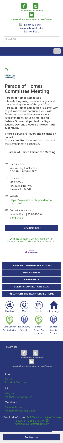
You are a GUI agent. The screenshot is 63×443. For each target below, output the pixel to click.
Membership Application (19, 396)
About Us (10, 379)
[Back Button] (6, 69)
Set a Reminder (31, 227)
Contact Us (50, 241)
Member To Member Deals (29, 241)
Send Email (16, 217)
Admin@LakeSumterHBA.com (31, 423)
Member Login (13, 407)
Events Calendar (39, 238)
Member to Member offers (20, 410)
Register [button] (29, 437)
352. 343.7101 (36, 420)
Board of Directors (15, 382)
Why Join (10, 393)
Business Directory (19, 238)
